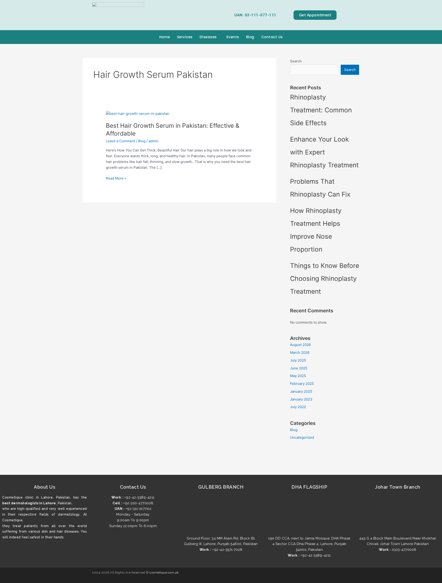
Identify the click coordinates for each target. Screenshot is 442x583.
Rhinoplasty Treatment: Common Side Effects (321, 110)
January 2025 (301, 391)
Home (164, 37)
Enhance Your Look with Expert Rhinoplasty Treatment (324, 152)
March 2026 (299, 352)
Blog (250, 37)
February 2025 (302, 383)
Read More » (116, 178)
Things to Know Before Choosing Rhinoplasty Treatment (324, 278)
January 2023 (301, 399)
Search (296, 61)
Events (233, 37)
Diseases (208, 37)
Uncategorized (302, 437)
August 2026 (300, 344)
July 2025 (298, 360)
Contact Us (272, 37)
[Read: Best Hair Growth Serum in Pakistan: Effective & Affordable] (137, 113)
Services (185, 37)
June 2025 (298, 368)
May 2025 (298, 376)
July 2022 (298, 407)
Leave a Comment (120, 141)
